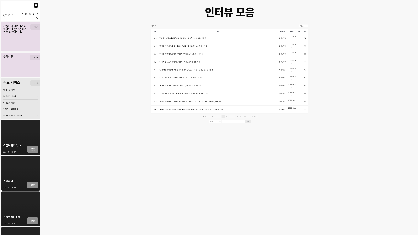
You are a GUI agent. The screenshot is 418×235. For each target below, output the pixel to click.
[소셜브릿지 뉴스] (20, 137)
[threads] (37, 14)
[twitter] (26, 14)
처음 (204, 117)
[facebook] (22, 14)
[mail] (33, 18)
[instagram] (30, 14)
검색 (247, 121)
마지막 (254, 117)
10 (245, 117)
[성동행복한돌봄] (20, 208)
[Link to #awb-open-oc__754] (36, 5)
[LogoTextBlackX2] (9, 4)
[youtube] (33, 14)
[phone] (37, 18)
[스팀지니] (20, 173)
